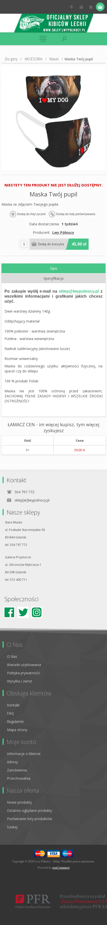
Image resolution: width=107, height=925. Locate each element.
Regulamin (15, 721)
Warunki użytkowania (24, 664)
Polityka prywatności (23, 673)
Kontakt (13, 705)
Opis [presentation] (53, 268)
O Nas (12, 656)
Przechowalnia (18, 778)
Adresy (12, 761)
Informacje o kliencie (24, 753)
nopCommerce (61, 867)
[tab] (53, 268)
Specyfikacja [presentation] (53, 278)
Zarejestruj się (71, 6)
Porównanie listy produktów (29, 818)
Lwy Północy (63, 232)
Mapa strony (17, 729)
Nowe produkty (19, 802)
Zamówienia (17, 770)
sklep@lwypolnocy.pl (79, 291)
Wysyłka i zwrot (19, 681)
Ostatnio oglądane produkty (29, 810)
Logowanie (81, 6)
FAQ (10, 713)
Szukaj (12, 827)
